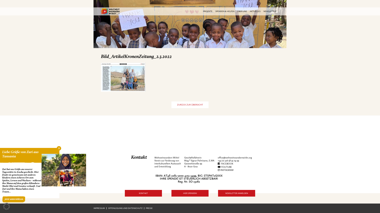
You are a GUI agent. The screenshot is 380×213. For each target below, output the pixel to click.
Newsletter (269, 11)
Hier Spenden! (190, 193)
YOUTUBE (226, 167)
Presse (149, 208)
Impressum (99, 208)
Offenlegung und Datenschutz (125, 208)
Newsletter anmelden (236, 193)
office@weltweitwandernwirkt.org (235, 157)
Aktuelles (255, 11)
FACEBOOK (226, 163)
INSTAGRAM (226, 170)
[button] (6, 206)
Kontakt (143, 193)
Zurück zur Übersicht (190, 105)
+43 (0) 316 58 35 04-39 (228, 160)
